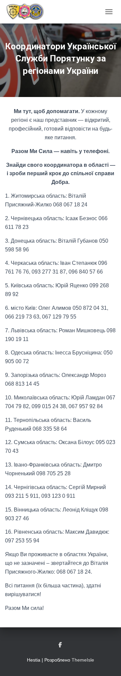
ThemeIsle (83, 660)
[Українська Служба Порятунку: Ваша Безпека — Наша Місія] (27, 11)
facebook (60, 645)
